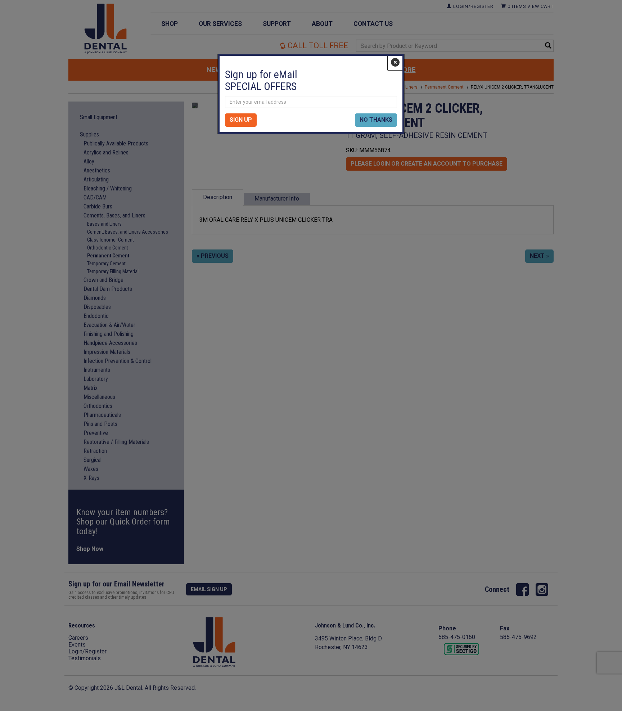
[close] (395, 62)
